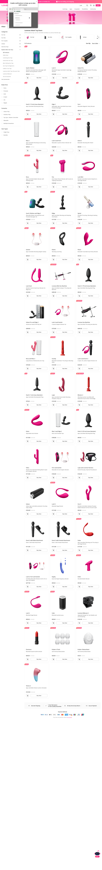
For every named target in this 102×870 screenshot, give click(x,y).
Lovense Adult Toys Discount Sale (11, 71)
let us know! (69, 717)
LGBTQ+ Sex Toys (7, 68)
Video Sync (5, 55)
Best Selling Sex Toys (8, 63)
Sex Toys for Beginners (8, 65)
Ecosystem (77, 9)
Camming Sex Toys (7, 57)
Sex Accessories (7, 76)
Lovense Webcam (7, 73)
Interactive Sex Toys (8, 60)
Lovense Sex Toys (6, 5)
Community (93, 9)
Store (98, 5)
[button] (98, 37)
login (94, 5)
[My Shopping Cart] (90, 5)
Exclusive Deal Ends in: (40, 1)
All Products (6, 52)
